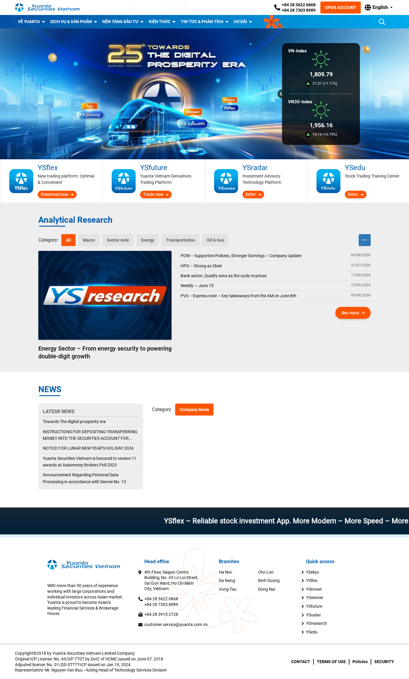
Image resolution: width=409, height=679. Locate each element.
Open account (340, 7)
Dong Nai (266, 589)
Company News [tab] (194, 409)
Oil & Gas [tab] (215, 240)
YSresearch (316, 623)
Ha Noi (225, 572)
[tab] (48, 240)
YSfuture (314, 606)
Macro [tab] (89, 240)
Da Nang (227, 580)
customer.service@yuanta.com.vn (176, 624)
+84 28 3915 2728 (161, 614)
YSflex (311, 580)
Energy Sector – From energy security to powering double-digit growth (105, 352)
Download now (54, 194)
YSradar (313, 615)
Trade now (153, 194)
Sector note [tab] (118, 240)
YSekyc (312, 572)
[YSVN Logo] (51, 7)
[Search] (382, 22)
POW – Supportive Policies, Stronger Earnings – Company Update (241, 255)
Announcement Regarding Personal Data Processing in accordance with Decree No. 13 (84, 478)
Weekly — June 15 (197, 285)
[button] (378, 7)
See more (350, 312)
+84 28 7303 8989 (299, 10)
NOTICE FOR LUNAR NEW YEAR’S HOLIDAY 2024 (88, 448)
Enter (251, 194)
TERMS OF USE (331, 661)
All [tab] (68, 240)
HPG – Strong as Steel (201, 265)
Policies (360, 661)
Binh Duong (269, 580)
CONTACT (300, 661)
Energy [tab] (147, 240)
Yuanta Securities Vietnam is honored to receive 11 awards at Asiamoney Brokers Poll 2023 (89, 461)
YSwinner (314, 597)
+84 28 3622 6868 (299, 4)
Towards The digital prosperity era (74, 421)
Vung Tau (228, 589)
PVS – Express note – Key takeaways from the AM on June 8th (238, 295)
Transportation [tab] (180, 240)
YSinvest (314, 589)
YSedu (312, 632)
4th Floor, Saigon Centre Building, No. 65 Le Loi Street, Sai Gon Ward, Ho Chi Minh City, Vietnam (171, 580)
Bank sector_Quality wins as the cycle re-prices (223, 275)
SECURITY (384, 661)
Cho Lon (266, 572)
